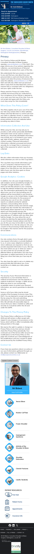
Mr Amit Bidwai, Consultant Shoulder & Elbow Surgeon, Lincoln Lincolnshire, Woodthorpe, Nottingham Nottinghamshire (15, 50)
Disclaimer (17, 529)
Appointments (17, 509)
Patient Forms (17, 502)
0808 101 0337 (5, 18)
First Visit (15, 495)
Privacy (24, 529)
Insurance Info (17, 516)
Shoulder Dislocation (20, 458)
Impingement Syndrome (20, 436)
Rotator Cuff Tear (22, 413)
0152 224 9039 (5, 13)
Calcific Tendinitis (22, 480)
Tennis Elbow (20, 401)
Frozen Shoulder (21, 424)
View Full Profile (17, 392)
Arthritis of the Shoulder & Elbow (22, 447)
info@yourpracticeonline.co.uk (10, 355)
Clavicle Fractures (22, 469)
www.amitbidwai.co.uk (14, 64)
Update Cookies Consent (10, 361)
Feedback (9, 529)
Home (2, 529)
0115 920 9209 (5, 20)
